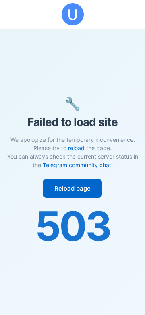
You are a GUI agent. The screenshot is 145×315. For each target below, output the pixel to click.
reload (76, 148)
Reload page (72, 188)
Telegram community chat (77, 165)
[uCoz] (72, 14)
